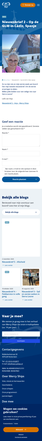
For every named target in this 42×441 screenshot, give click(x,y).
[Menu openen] (38, 5)
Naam (5, 149)
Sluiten (16, 423)
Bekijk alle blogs (11, 212)
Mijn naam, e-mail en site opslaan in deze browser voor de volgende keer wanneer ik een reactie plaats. (21, 171)
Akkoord (19, 429)
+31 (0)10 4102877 (12, 361)
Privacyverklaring (8, 423)
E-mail (5, 159)
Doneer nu (29, 5)
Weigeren (21, 434)
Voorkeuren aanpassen (21, 437)
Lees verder (7, 265)
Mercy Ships (6, 80)
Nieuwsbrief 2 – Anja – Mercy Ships (15, 103)
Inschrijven (21, 341)
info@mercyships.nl (15, 364)
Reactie (5, 133)
